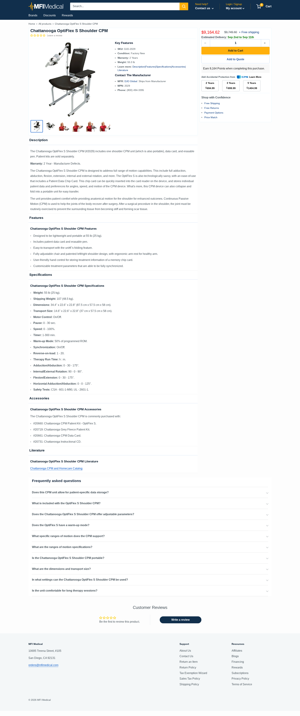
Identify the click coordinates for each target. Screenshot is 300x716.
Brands (32, 15)
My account (234, 8)
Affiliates (237, 650)
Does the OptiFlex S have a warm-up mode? (60, 525)
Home (31, 23)
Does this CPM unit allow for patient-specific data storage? (70, 492)
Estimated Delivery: (214, 37)
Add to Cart (235, 50)
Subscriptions (240, 673)
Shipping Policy (189, 684)
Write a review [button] (180, 619)
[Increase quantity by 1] (265, 43)
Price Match (210, 117)
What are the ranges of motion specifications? (62, 547)
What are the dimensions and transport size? (61, 568)
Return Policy (188, 667)
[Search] (184, 6)
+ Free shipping (249, 32)
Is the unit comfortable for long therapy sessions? (64, 590)
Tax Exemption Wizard (193, 673)
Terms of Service (242, 684)
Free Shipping (212, 103)
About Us (185, 650)
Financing (238, 661)
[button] (38, 35)
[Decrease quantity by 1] (206, 43)
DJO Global (131, 81)
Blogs (235, 656)
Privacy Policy (240, 678)
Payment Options (213, 112)
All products (45, 23)
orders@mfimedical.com (43, 665)
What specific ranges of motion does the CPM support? (68, 536)
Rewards (67, 15)
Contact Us (186, 656)
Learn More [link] (255, 77)
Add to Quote (235, 59)
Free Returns (211, 108)
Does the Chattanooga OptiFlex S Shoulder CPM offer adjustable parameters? (83, 514)
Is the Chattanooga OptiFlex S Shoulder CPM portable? (68, 557)
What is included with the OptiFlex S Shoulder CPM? (66, 503)
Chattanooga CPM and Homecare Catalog (56, 468)
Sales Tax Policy (190, 678)
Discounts (49, 15)
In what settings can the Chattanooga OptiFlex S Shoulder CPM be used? (80, 579)
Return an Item (189, 661)
